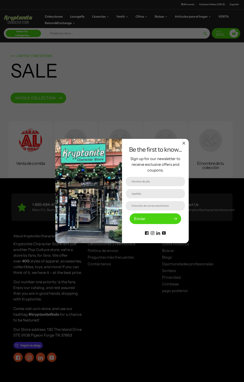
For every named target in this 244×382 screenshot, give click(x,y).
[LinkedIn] (158, 232)
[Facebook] (147, 232)
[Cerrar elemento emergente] (183, 143)
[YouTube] (164, 232)
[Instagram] (152, 232)
